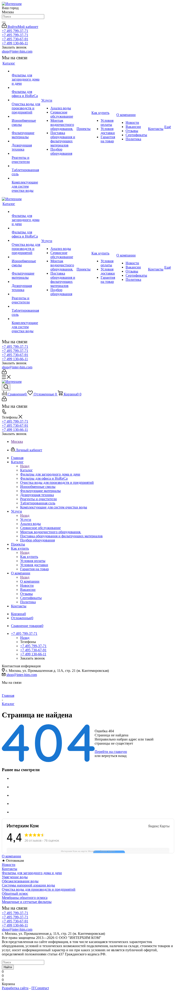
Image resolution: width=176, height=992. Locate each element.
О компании (29, 581)
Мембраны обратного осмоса (24, 898)
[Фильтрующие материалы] (26, 129)
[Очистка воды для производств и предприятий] (26, 100)
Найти (8, 967)
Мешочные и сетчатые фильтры (27, 902)
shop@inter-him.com (17, 51)
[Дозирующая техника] (26, 141)
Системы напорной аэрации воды (28, 885)
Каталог (26, 470)
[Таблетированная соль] (26, 166)
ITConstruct (40, 988)
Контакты (9, 869)
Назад (24, 466)
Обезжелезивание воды (20, 881)
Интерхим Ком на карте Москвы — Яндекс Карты (88, 851)
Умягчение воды (15, 877)
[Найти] (4, 22)
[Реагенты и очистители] (26, 153)
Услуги (25, 520)
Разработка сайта (15, 988)
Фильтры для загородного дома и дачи (32, 873)
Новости (8, 865)
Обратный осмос (15, 893)
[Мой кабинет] (4, 373)
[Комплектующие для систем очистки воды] (26, 178)
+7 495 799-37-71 (15, 31)
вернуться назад (114, 756)
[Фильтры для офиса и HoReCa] (26, 88)
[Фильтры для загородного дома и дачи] (26, 71)
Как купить (29, 557)
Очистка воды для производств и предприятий (38, 889)
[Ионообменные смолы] (26, 116)
